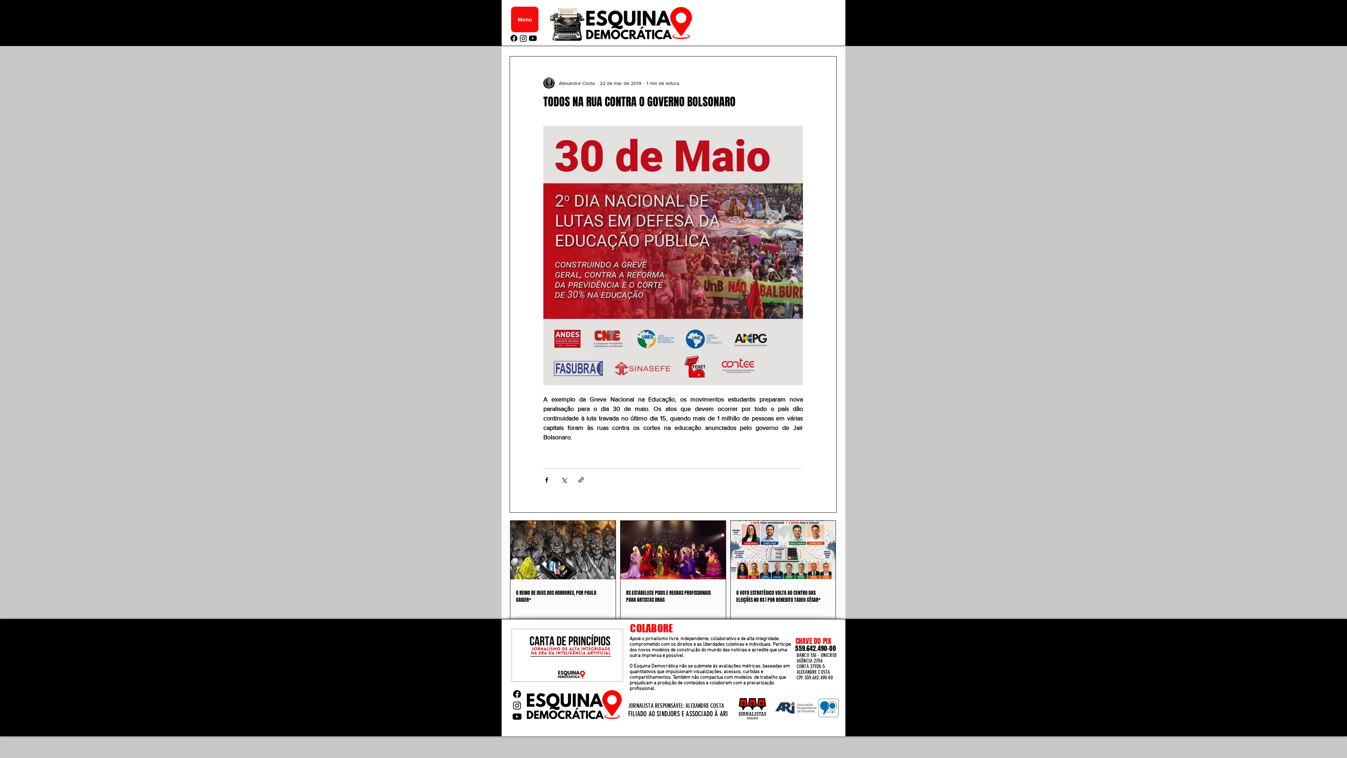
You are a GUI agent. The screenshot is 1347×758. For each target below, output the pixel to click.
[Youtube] (532, 38)
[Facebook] (513, 38)
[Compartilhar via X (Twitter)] (564, 480)
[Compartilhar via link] (581, 480)
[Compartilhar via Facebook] (546, 480)
